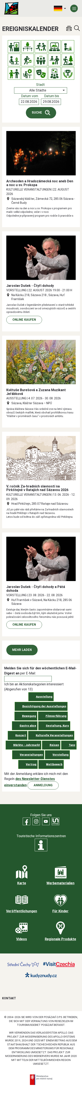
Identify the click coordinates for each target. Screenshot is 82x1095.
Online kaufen (24, 320)
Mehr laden (22, 650)
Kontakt (9, 998)
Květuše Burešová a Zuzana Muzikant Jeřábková (36, 392)
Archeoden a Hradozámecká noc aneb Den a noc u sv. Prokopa (39, 183)
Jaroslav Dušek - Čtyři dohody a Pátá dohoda (35, 589)
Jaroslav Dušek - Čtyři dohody (30, 286)
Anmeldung (43, 785)
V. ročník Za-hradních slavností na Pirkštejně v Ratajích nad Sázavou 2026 (37, 488)
